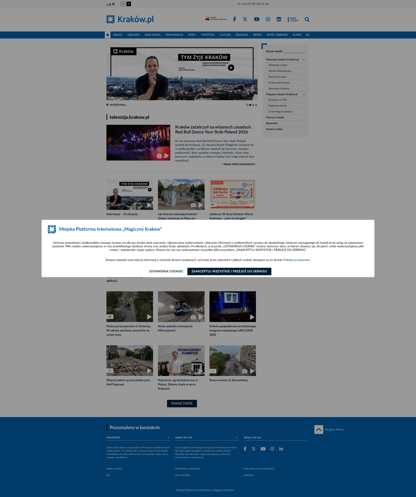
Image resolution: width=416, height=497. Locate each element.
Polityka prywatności (296, 260)
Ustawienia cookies (166, 271)
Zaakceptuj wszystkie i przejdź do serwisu (229, 271)
